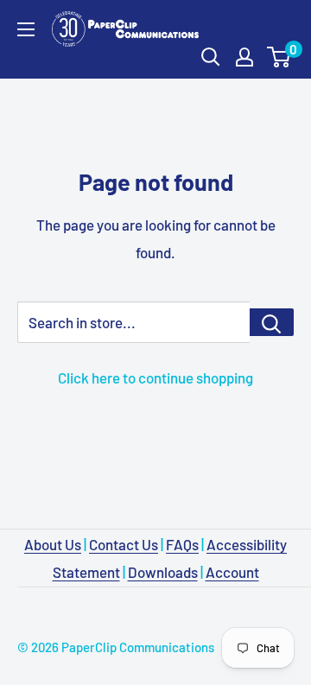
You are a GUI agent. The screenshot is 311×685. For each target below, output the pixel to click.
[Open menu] (26, 29)
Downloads (163, 571)
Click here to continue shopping (155, 377)
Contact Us (123, 544)
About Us (52, 544)
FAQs (182, 544)
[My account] (244, 57)
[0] (279, 57)
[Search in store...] (272, 322)
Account (232, 571)
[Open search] (210, 57)
